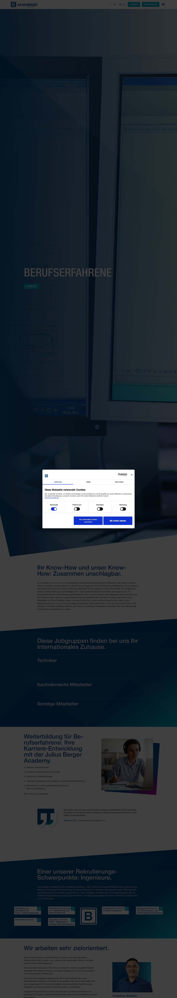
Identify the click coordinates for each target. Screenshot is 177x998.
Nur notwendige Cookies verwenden (88, 521)
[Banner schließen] (131, 474)
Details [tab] (88, 482)
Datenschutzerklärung (52, 498)
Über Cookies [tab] (119, 482)
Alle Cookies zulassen (118, 521)
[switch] (77, 509)
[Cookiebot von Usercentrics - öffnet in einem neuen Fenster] (118, 474)
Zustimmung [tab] (58, 482)
